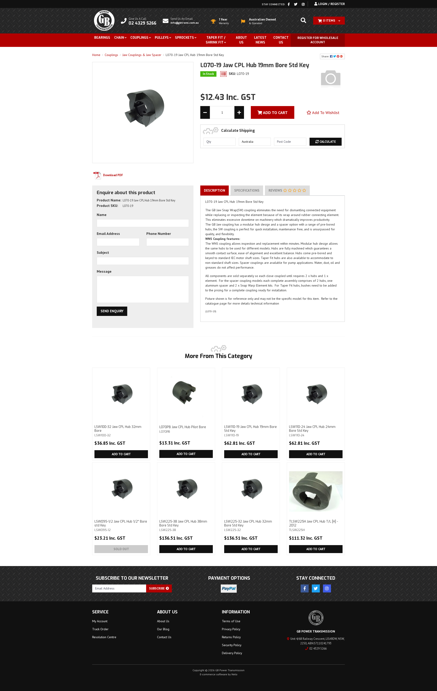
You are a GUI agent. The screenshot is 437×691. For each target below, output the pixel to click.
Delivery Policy (232, 653)
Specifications (246, 190)
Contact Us (281, 40)
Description (214, 190)
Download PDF (112, 175)
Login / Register (331, 4)
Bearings (102, 38)
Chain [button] (119, 38)
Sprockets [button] (184, 38)
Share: (325, 56)
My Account (99, 621)
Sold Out (121, 549)
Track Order (100, 629)
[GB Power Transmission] (104, 20)
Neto (234, 674)
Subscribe (157, 588)
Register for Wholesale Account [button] (317, 40)
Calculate (327, 142)
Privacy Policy (231, 629)
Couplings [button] (139, 38)
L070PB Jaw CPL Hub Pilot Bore (182, 429)
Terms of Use (231, 621)
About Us (241, 40)
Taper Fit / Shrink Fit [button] (215, 40)
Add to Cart (121, 454)
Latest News (260, 40)
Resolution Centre (104, 637)
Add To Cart (275, 112)
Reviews (276, 190)
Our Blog (163, 629)
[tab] (214, 190)
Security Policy (231, 645)
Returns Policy (231, 637)
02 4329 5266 (318, 648)
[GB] (331, 78)
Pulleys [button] (162, 38)
